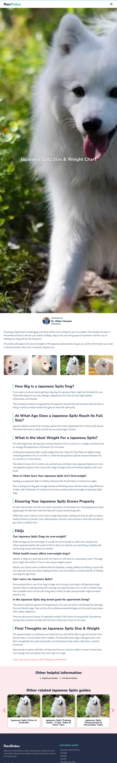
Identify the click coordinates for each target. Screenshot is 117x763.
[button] (111, 4)
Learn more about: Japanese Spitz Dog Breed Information (40, 659)
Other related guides (58, 690)
